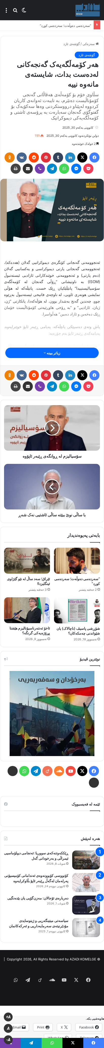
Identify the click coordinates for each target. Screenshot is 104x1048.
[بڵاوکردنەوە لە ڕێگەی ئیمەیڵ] (28, 169)
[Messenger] (76, 169)
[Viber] (40, 169)
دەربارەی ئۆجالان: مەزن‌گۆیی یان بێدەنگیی (37, 898)
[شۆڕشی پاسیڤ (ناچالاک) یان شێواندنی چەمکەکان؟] (77, 610)
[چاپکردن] (16, 169)
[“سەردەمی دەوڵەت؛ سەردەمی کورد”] (77, 561)
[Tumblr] (58, 157)
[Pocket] (88, 169)
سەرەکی (89, 44)
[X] (82, 157)
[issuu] (13, 771)
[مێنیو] (6, 11)
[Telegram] (52, 169)
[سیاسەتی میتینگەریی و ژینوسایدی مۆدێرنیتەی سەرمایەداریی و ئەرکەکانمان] (86, 927)
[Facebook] (94, 157)
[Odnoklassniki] (10, 157)
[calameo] (94, 783)
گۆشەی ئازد (71, 44)
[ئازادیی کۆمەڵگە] (87, 10)
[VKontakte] (22, 157)
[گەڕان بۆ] (15, 11)
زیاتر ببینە (53, 353)
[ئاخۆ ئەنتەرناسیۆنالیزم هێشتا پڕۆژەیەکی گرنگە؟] (27, 610)
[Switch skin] (24, 11)
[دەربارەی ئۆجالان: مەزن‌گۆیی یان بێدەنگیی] (86, 905)
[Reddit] (34, 157)
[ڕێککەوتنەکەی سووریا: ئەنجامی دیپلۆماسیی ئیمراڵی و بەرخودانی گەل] (86, 860)
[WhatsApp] (64, 169)
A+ (8, 1017)
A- (8, 1039)
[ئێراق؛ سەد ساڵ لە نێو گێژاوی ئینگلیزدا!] (27, 561)
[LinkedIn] (70, 157)
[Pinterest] (46, 157)
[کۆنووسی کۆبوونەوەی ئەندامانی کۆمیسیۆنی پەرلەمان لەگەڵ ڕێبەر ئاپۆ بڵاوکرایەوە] (86, 882)
